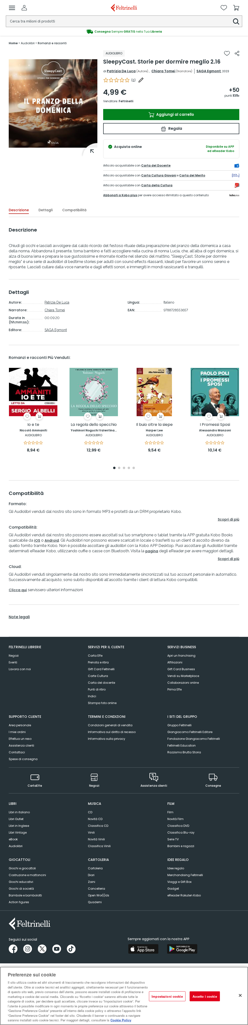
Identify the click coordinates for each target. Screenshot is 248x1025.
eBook (13, 839)
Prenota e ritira (98, 662)
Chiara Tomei (163, 71)
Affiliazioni (174, 662)
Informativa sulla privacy (106, 739)
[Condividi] (237, 53)
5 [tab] (134, 468)
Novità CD (95, 819)
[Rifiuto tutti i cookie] (240, 995)
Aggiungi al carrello (174, 114)
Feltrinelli (126, 101)
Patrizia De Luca (121, 71)
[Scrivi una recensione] (141, 80)
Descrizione (19, 210)
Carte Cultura (98, 676)
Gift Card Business (181, 669)
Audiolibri (16, 846)
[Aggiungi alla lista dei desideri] (227, 53)
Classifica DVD (178, 826)
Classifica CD (98, 826)
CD (90, 812)
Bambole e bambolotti (25, 895)
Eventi (13, 662)
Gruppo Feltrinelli (179, 725)
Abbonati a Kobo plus (120, 195)
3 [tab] (124, 468)
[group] (124, 32)
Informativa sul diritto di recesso (112, 732)
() (133, 80)
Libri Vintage (18, 832)
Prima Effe (174, 689)
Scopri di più (228, 519)
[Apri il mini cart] (236, 7)
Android (52, 540)
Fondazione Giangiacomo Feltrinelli (193, 739)
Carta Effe (95, 656)
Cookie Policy (120, 1020)
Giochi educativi (21, 882)
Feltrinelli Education (181, 745)
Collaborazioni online (183, 683)
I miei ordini (17, 732)
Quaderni (95, 902)
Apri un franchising (181, 656)
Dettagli (46, 210)
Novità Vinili (96, 839)
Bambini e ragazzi (180, 846)
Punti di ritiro (97, 689)
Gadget (173, 889)
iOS (37, 540)
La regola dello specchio (94, 424)
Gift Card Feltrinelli (101, 669)
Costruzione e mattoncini (27, 875)
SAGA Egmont (208, 71)
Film (170, 812)
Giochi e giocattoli (22, 868)
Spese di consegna (23, 759)
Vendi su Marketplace (183, 676)
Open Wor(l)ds (98, 895)
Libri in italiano (19, 812)
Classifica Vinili (99, 846)
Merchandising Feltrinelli (185, 875)
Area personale (20, 725)
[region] (124, 996)
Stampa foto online (102, 703)
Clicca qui (18, 590)
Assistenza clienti (21, 745)
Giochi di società (21, 889)
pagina (151, 551)
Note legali (19, 617)
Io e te (33, 424)
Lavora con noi (20, 669)
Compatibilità (74, 210)
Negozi (14, 656)
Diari (91, 875)
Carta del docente (101, 683)
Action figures (19, 902)
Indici (92, 696)
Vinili (91, 832)
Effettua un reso (20, 739)
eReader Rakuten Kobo (184, 895)
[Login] (24, 8)
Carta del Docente (155, 165)
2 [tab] (119, 468)
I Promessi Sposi (215, 424)
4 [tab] (129, 468)
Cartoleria (95, 868)
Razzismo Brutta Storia (184, 752)
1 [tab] (114, 468)
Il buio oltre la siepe (154, 424)
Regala (174, 128)
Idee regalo (175, 868)
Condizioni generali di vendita (110, 725)
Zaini (91, 882)
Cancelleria (96, 889)
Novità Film (175, 819)
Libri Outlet (16, 819)
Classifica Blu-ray (180, 832)
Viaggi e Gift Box (179, 882)
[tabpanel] (33, 410)
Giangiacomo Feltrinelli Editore (189, 732)
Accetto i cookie (205, 996)
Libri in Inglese (19, 826)
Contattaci (17, 752)
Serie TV (173, 839)
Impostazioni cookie (167, 996)
